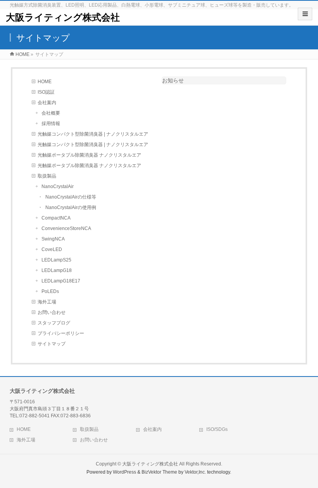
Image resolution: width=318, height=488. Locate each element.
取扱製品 (47, 176)
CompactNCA (56, 218)
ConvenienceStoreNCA (66, 228)
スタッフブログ (54, 323)
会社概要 (50, 113)
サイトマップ (52, 344)
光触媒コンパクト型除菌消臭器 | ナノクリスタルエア (93, 134)
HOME (45, 81)
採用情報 (50, 123)
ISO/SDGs (217, 429)
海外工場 (47, 302)
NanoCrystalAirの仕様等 (70, 197)
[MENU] (305, 14)
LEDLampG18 (56, 270)
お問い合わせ (52, 312)
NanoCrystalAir (57, 186)
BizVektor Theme (159, 472)
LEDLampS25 (56, 260)
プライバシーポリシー (61, 333)
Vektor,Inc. (195, 472)
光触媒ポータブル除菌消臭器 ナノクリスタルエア (89, 155)
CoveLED (51, 249)
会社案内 (47, 102)
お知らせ (173, 80)
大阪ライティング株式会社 (63, 17)
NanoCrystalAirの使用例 (70, 207)
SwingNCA (53, 239)
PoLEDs (50, 291)
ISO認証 (46, 92)
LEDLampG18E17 (60, 281)
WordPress (124, 472)
